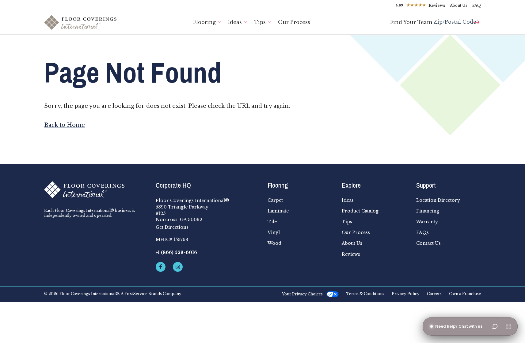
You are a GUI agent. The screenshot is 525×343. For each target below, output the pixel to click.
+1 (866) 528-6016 (176, 252)
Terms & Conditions (365, 294)
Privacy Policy (406, 294)
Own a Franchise (465, 294)
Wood (274, 243)
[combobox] (457, 19)
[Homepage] (95, 189)
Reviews (351, 254)
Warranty (427, 222)
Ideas (235, 22)
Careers (434, 294)
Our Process (294, 22)
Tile (272, 222)
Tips (260, 22)
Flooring (204, 22)
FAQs (422, 232)
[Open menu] (508, 326)
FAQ (476, 5)
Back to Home (64, 125)
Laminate (278, 211)
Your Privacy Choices (302, 294)
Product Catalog (360, 211)
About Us (458, 5)
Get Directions (172, 227)
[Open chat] (495, 326)
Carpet (275, 200)
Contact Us (428, 243)
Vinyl (274, 232)
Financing (427, 211)
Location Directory (438, 200)
